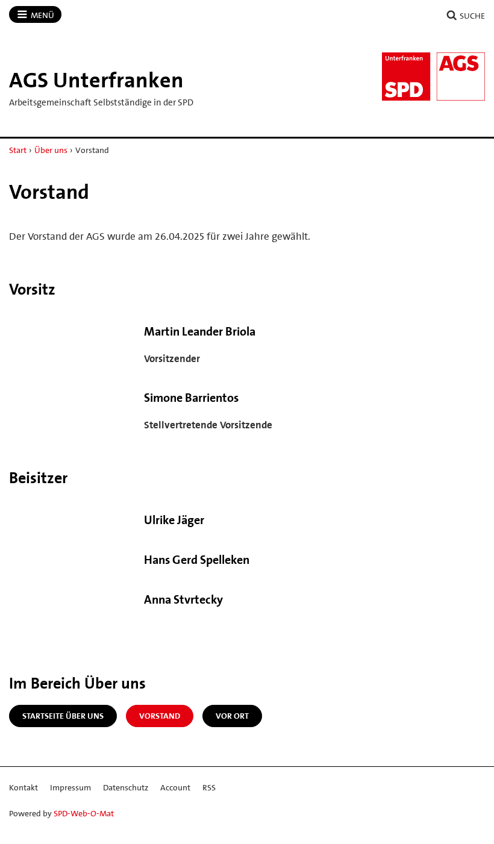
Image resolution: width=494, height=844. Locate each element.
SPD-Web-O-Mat (84, 813)
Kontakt (23, 787)
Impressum (70, 787)
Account (175, 787)
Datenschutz (125, 787)
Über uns (50, 150)
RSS (209, 787)
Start (18, 150)
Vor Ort (232, 715)
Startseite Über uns (63, 715)
